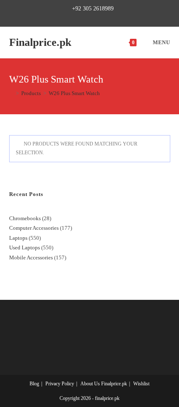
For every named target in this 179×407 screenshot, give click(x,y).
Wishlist (141, 384)
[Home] (11, 93)
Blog (34, 384)
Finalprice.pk (40, 42)
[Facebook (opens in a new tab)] (74, 17)
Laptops (18, 238)
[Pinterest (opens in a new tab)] (83, 17)
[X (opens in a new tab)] (65, 17)
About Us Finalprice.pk (103, 384)
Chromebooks (25, 218)
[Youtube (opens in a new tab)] (112, 17)
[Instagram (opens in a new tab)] (93, 17)
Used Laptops (24, 247)
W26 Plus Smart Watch (74, 93)
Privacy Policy (59, 384)
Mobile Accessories (31, 257)
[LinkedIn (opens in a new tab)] (102, 17)
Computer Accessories (34, 228)
